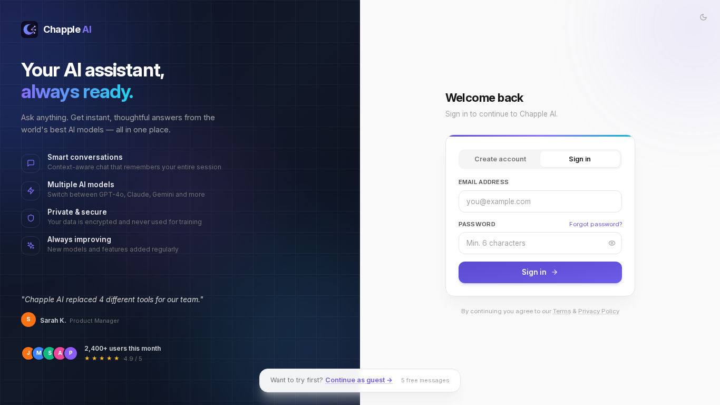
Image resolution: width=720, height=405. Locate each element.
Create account (500, 159)
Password (477, 224)
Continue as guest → (359, 380)
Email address (484, 182)
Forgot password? (595, 224)
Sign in (580, 159)
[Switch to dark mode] (703, 16)
